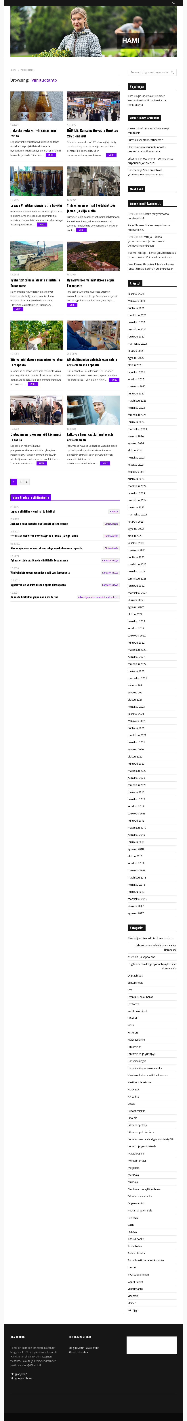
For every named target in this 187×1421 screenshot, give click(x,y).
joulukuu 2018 (136, 842)
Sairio (131, 1224)
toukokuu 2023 (137, 550)
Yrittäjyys (133, 1310)
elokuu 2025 (135, 365)
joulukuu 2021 (136, 671)
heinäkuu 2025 (136, 372)
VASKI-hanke (135, 1281)
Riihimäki (133, 1217)
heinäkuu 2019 (136, 799)
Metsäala (133, 1175)
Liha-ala (132, 1118)
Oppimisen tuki (136, 1203)
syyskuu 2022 (136, 607)
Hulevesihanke (136, 1039)
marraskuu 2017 (137, 899)
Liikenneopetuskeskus (141, 1132)
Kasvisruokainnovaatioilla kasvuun (148, 1075)
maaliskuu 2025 (137, 400)
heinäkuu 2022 (136, 621)
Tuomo (132, 252)
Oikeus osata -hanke (140, 1196)
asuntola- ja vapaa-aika (141, 957)
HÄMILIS (114, 511)
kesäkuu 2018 (136, 863)
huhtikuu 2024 (136, 479)
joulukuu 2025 (136, 336)
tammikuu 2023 (137, 578)
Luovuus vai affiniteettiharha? (145, 140)
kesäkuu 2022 (136, 628)
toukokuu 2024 (137, 471)
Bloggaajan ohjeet (21, 1378)
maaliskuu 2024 (137, 486)
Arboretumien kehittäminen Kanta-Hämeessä (156, 948)
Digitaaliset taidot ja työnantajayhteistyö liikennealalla (153, 966)
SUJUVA (132, 1232)
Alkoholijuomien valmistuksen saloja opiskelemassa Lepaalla (92, 362)
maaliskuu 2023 (137, 564)
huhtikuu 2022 (136, 642)
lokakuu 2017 (136, 906)
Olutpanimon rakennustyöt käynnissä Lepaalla (35, 437)
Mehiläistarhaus (137, 1160)
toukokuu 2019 (137, 813)
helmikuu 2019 (136, 835)
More (50, 154)
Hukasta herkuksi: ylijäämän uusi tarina (33, 133)
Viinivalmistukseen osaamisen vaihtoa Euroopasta (36, 362)
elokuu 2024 (135, 450)
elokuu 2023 (135, 536)
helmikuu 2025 (136, 407)
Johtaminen (134, 1046)
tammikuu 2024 (137, 500)
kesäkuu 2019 (136, 806)
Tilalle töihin (135, 1246)
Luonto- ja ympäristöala (142, 1146)
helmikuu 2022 (136, 657)
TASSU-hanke (136, 1239)
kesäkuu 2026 (136, 294)
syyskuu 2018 (136, 849)
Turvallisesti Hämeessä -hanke (146, 1260)
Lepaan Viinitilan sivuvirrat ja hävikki (36, 205)
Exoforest (133, 1004)
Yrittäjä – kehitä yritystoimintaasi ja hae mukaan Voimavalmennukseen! (146, 241)
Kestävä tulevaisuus (139, 1082)
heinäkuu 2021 (136, 706)
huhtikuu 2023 (136, 557)
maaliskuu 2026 (137, 315)
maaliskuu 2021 (137, 735)
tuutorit (132, 1267)
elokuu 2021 (135, 699)
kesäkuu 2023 (136, 543)
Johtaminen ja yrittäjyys (142, 1054)
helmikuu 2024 (136, 493)
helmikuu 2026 (136, 322)
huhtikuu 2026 (136, 308)
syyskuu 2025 (136, 358)
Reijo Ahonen (136, 225)
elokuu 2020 (135, 756)
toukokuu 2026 (137, 301)
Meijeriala (133, 1167)
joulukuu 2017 (136, 891)
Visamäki (133, 1296)
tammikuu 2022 (137, 664)
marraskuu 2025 (137, 343)
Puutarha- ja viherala (140, 1210)
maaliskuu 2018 (137, 877)
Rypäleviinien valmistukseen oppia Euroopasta (91, 283)
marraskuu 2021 (137, 678)
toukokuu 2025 (137, 386)
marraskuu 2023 (137, 514)
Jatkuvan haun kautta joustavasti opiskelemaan (90, 437)
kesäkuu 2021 (136, 714)
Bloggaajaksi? (18, 1374)
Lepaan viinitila (136, 1111)
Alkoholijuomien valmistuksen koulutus (98, 597)
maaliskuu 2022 (137, 649)
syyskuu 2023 (136, 528)
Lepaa (131, 1103)
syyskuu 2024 (136, 443)
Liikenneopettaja (138, 1125)
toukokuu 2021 (137, 721)
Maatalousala (136, 1153)
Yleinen (132, 1303)
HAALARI (133, 1018)
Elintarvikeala (111, 523)
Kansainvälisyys (110, 560)
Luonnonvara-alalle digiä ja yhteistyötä (150, 1139)
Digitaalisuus (135, 975)
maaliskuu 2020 (137, 770)
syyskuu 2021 (136, 692)
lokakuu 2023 (136, 521)
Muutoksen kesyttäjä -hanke (144, 1189)
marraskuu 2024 (137, 429)
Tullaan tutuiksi (137, 1253)
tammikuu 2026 (137, 329)
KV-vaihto (133, 1096)
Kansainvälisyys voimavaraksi (145, 1068)
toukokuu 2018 (137, 870)
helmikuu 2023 (136, 571)
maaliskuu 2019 (137, 827)
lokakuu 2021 (136, 685)
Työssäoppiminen (138, 1274)
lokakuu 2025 (136, 350)
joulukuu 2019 (136, 792)
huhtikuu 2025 (136, 393)
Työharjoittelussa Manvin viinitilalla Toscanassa (35, 283)
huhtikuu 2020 (136, 763)
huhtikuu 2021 (136, 728)
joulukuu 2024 (136, 422)
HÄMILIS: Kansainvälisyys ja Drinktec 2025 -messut (92, 133)
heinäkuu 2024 (136, 457)
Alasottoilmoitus (78, 1352)
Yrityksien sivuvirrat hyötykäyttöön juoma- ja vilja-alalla (91, 208)
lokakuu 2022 (136, 600)
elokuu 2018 (135, 856)
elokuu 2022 (135, 614)
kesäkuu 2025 (136, 379)
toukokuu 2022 (137, 635)
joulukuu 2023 (136, 507)
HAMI (131, 1025)
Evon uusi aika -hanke (140, 997)
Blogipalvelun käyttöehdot (83, 1347)
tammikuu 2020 (137, 785)
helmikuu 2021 (136, 742)
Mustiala (133, 1182)
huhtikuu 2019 (136, 820)
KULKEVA (133, 1089)
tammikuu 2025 (137, 415)
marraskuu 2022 (137, 593)
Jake (130, 264)
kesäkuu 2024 (136, 464)
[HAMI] (93, 32)
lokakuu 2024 (136, 436)
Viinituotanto (135, 1288)
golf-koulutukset (137, 1011)
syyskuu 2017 (136, 913)
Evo (130, 990)
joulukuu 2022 (136, 585)
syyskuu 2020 (136, 749)
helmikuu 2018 (136, 884)
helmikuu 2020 (136, 778)
